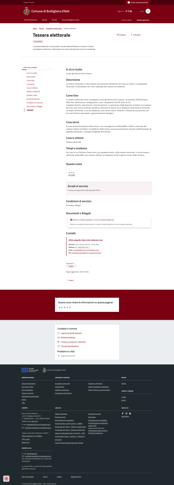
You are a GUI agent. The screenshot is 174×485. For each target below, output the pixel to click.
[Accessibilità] (6, 478)
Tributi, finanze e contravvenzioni (99, 390)
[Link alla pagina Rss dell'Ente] (130, 413)
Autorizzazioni (59, 387)
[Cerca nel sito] (147, 11)
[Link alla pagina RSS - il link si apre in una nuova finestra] (131, 11)
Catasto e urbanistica (62, 390)
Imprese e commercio (95, 383)
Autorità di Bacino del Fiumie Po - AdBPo (68, 423)
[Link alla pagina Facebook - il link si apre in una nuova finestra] (126, 11)
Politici (24, 399)
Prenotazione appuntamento (97, 430)
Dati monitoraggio (28, 476)
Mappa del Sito (76, 476)
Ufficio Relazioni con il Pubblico (32, 436)
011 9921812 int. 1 (82, 247)
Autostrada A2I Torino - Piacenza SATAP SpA (70, 430)
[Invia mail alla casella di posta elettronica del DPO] (32, 453)
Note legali (91, 417)
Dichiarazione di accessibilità (64, 420)
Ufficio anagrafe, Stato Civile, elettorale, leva (85, 240)
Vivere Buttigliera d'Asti (70, 19)
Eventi (123, 400)
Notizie (123, 383)
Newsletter (125, 416)
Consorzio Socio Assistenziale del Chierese (69, 443)
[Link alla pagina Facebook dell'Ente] (122, 413)
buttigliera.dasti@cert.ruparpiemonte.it (86, 252)
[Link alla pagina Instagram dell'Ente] (126, 413)
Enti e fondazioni (27, 390)
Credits (59, 476)
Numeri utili (25, 442)
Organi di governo (28, 393)
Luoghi (123, 397)
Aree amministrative (28, 383)
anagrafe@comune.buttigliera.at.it (86, 250)
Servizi (54, 19)
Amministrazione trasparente (98, 423)
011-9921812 (33, 421)
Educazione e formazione (63, 393)
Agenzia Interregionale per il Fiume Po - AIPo (70, 433)
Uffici (23, 403)
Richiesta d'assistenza (95, 433)
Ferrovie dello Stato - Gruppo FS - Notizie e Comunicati (70, 438)
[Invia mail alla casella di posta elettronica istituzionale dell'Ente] (38, 424)
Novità (44, 19)
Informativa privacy (94, 414)
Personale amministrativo (30, 396)
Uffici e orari (26, 439)
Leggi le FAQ (92, 425)
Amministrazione (30, 19)
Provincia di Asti (60, 417)
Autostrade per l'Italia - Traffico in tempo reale (70, 427)
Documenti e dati (27, 387)
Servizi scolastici (127, 20)
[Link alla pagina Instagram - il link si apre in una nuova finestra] (128, 11)
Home (35, 28)
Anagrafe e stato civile (54, 28)
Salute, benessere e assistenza (98, 387)
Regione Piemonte (29, 2)
